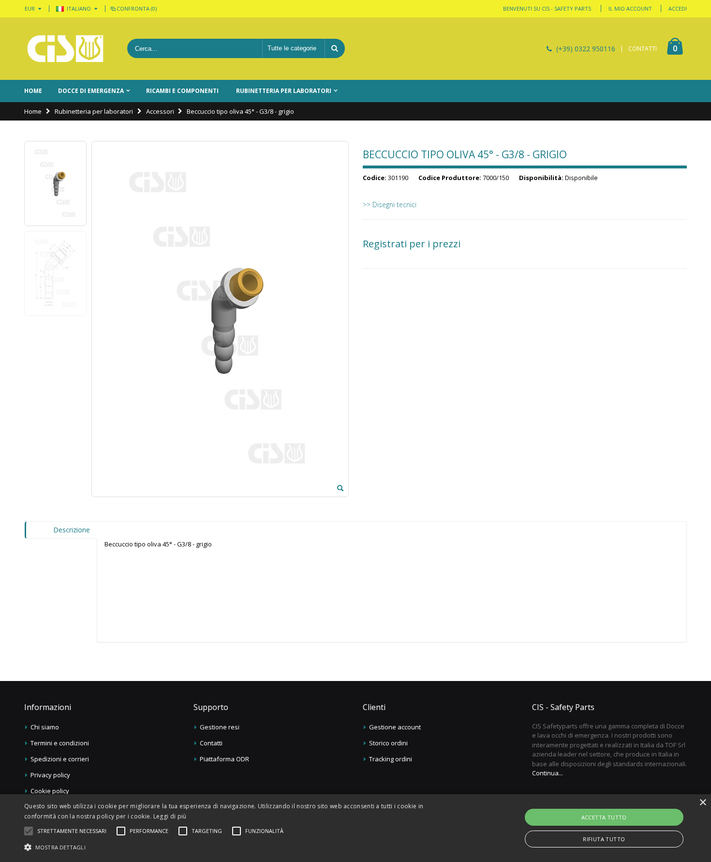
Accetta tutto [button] (604, 817)
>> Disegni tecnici (389, 204)
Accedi (677, 8)
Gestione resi (219, 727)
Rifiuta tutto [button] (604, 839)
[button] (71, 831)
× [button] (702, 802)
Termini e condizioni (59, 743)
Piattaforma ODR (224, 759)
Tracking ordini (390, 759)
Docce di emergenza (91, 91)
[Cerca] (334, 48)
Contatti (211, 743)
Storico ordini (388, 743)
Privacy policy (50, 775)
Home (33, 111)
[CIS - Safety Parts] (65, 48)
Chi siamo (44, 727)
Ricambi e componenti (182, 91)
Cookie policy (49, 790)
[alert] (355, 828)
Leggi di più (170, 816)
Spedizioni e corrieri (59, 759)
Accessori (160, 111)
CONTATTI (642, 49)
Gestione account (395, 727)
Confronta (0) (137, 8)
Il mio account (630, 8)
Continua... (547, 773)
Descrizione (71, 529)
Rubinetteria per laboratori (283, 91)
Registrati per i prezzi (411, 244)
